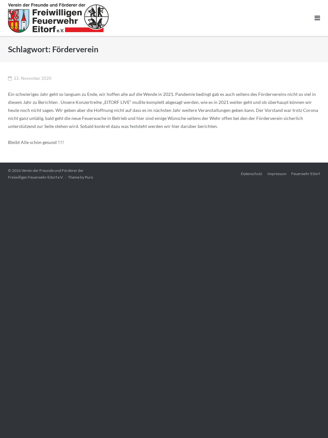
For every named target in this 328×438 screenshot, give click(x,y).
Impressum (276, 173)
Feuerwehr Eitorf (305, 173)
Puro (89, 177)
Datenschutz (251, 173)
